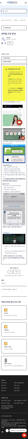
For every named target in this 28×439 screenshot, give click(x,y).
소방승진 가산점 (7, 346)
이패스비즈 (3, 390)
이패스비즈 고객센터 (5, 403)
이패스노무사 (17, 385)
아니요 (16, 271)
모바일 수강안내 (7, 363)
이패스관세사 (4, 388)
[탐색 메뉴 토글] (25, 2)
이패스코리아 (4, 382)
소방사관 (8, 37)
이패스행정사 (17, 388)
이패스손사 (3, 385)
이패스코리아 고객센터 (6, 400)
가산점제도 (6, 330)
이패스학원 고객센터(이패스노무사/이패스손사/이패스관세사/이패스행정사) (7, 407)
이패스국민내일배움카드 (19, 382)
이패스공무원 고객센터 (19, 403)
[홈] (12, 2)
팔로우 (10, 43)
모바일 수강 (23, 20)
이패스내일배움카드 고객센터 (20, 400)
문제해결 (16, 20)
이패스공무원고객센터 (6, 20)
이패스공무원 (17, 390)
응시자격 (6, 313)
